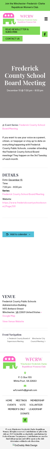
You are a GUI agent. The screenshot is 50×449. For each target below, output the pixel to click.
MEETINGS (21, 400)
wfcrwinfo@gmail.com (25, 390)
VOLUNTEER (36, 404)
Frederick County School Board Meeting (23, 194)
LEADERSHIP (35, 409)
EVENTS (12, 404)
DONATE (25, 413)
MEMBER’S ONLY (16, 409)
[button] (21, 31)
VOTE (23, 404)
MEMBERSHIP (37, 400)
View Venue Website (13, 321)
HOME (9, 400)
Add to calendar (18, 234)
